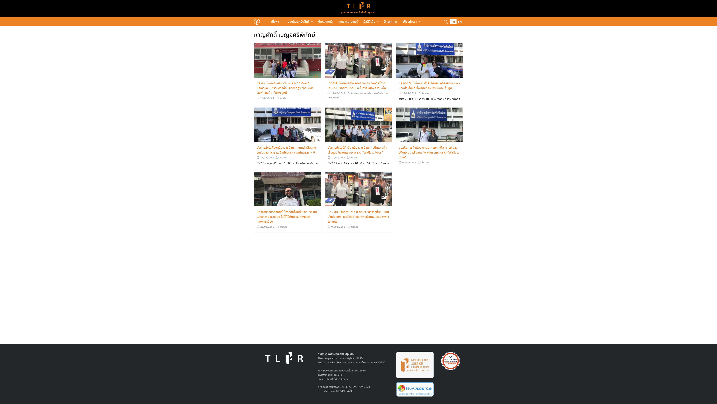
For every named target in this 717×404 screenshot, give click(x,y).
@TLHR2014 (335, 375)
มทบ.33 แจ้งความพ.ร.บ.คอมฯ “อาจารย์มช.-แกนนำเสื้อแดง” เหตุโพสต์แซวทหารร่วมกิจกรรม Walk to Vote (358, 217)
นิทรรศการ (390, 21)
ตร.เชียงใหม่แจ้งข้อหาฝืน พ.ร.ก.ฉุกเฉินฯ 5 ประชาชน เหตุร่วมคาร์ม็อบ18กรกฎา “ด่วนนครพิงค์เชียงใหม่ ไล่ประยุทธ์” (285, 88)
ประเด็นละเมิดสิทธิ (299, 21)
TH (453, 21)
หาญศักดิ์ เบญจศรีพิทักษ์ (284, 34)
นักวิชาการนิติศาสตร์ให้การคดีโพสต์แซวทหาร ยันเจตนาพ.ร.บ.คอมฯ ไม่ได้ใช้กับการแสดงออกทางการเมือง (287, 217)
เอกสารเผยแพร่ (348, 21)
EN (460, 21)
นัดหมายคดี (325, 21)
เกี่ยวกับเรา (410, 21)
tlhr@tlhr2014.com (337, 379)
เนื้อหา (275, 21)
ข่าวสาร (283, 98)
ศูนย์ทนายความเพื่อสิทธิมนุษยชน (358, 12)
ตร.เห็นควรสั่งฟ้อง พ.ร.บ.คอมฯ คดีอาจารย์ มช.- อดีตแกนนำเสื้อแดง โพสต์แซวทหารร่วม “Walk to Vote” (429, 152)
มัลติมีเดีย (369, 21)
